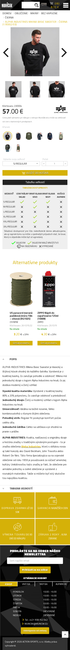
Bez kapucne (49, 13)
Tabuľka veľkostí (35, 182)
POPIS (13, 359)
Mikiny (34, 13)
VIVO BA (26, 584)
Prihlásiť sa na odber (35, 570)
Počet (45, 159)
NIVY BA (43, 584)
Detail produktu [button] (21, 343)
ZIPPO (40, 322)
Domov (6, 13)
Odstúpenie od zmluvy (35, 630)
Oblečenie (21, 13)
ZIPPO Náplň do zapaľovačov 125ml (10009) (47, 315)
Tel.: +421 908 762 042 (36, 619)
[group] (21, 309)
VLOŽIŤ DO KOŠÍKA (36, 173)
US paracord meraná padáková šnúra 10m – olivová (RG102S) (21, 315)
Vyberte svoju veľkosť (14, 159)
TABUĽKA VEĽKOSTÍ (20, 488)
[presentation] (5, 52)
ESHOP (8, 584)
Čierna (9, 17)
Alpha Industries (31, 446)
